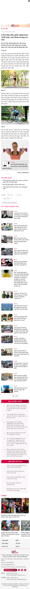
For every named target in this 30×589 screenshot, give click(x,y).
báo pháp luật (13, 483)
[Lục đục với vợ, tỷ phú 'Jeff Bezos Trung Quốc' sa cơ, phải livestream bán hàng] (7, 214)
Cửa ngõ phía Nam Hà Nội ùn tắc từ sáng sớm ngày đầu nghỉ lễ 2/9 (21, 252)
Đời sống (5, 543)
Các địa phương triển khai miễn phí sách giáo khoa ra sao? (20, 318)
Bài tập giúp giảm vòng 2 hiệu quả (14, 184)
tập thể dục (7, 198)
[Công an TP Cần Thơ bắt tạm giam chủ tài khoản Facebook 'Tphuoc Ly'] (7, 294)
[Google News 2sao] (9, 203)
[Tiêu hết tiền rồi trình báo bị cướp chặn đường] (7, 389)
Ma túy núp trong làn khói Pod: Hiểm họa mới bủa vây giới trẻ (20, 263)
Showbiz (5, 540)
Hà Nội (3, 573)
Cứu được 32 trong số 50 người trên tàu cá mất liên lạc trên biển (21, 307)
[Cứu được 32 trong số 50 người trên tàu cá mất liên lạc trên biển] (7, 307)
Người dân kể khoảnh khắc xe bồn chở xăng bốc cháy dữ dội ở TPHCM (10, 534)
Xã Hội (5, 28)
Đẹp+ (17, 540)
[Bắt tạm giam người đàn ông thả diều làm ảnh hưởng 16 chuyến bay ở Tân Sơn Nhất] (7, 377)
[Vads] (29, 23)
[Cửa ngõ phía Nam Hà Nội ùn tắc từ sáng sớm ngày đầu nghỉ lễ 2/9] (7, 251)
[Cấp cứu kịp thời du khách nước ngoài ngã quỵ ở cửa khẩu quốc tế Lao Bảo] (7, 352)
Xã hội (18, 543)
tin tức (15, 465)
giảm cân (15, 57)
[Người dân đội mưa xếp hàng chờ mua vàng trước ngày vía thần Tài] (15, 505)
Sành (17, 546)
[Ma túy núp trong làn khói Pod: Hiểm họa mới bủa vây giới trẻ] (7, 262)
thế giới (15, 477)
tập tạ (11, 130)
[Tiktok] (25, 570)
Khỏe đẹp (13, 162)
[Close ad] (29, 1)
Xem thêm (15, 396)
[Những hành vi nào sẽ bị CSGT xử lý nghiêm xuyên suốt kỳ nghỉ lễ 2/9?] (7, 364)
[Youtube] (22, 570)
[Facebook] (19, 570)
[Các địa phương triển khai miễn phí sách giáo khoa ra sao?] (7, 318)
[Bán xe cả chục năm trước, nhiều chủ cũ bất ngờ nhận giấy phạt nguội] (7, 239)
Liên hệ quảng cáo (10, 570)
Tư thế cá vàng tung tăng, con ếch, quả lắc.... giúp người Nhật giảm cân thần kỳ (15, 166)
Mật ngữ (5, 546)
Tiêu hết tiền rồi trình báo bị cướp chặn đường (21, 389)
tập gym (19, 195)
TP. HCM (3, 577)
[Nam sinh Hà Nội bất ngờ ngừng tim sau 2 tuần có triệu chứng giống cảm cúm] (7, 227)
